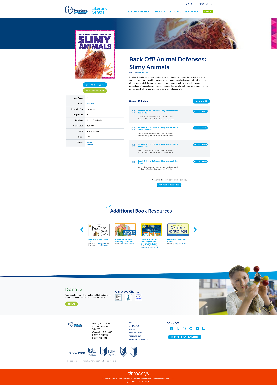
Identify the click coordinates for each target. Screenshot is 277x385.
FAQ (130, 323)
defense (90, 144)
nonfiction (90, 103)
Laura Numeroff (101, 243)
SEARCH (212, 4)
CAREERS (132, 329)
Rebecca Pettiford (128, 243)
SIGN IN (189, 4)
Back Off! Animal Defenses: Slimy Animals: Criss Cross (158, 162)
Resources (192, 11)
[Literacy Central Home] (99, 7)
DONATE (208, 11)
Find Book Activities (138, 11)
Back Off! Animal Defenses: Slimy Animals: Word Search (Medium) (158, 128)
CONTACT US (134, 326)
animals (90, 142)
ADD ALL (200, 101)
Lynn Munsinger (103, 245)
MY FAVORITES (94, 84)
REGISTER (203, 4)
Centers (174, 11)
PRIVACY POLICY (135, 333)
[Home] (77, 7)
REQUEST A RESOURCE (169, 185)
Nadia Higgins (142, 72)
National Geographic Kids (149, 247)
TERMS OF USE (136, 336)
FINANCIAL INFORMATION (138, 339)
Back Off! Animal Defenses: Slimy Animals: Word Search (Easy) (158, 145)
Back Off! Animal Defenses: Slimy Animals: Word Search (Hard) (158, 111)
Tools (158, 11)
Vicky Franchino (180, 243)
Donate (71, 304)
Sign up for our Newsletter (185, 337)
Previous (82, 230)
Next (195, 230)
